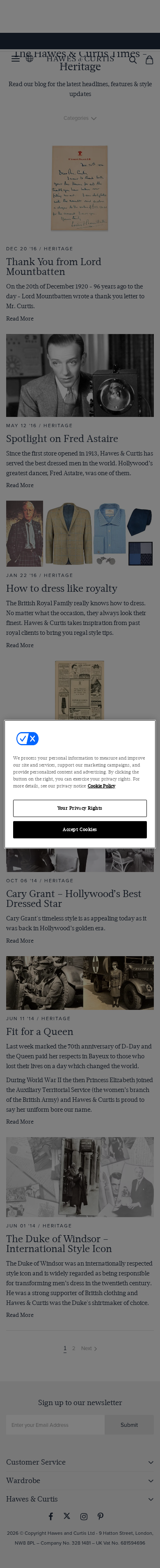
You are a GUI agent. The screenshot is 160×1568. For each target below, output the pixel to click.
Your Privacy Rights (80, 808)
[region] (80, 783)
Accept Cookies (80, 829)
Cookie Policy (101, 786)
